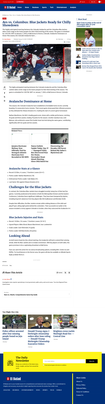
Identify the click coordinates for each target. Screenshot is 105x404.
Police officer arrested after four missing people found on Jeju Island (13, 335)
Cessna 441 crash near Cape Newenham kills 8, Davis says (91, 62)
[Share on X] (4, 97)
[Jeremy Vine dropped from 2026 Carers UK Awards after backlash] (78, 67)
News (11, 15)
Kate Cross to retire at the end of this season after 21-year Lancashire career (89, 24)
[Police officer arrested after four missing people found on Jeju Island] (14, 322)
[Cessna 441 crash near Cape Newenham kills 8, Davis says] (78, 62)
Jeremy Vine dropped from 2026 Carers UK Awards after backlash (92, 67)
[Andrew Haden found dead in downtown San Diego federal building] (78, 56)
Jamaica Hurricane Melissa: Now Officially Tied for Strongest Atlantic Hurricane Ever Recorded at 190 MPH (20, 151)
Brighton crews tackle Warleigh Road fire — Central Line (64, 334)
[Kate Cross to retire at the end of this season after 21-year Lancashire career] (89, 37)
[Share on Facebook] (4, 93)
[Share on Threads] (4, 101)
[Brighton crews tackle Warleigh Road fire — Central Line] (65, 322)
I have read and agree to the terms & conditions (55, 365)
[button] (82, 1)
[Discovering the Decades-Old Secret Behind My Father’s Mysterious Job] (59, 138)
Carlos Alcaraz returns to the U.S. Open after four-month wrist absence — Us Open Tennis (92, 50)
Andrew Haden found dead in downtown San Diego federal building (91, 56)
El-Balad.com (5, 15)
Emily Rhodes (7, 39)
